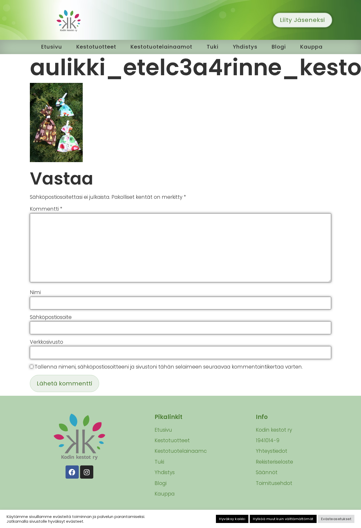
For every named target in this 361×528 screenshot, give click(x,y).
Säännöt (266, 472)
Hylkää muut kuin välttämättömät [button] (283, 518)
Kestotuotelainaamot (161, 46)
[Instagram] (86, 472)
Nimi (35, 292)
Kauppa (311, 46)
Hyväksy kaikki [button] (232, 518)
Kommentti (46, 209)
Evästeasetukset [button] (336, 518)
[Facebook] (72, 472)
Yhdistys (245, 46)
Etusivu (51, 46)
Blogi (279, 46)
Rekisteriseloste (274, 461)
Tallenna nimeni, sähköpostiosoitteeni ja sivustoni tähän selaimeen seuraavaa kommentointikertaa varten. (169, 366)
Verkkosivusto (46, 342)
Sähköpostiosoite (51, 317)
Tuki (213, 46)
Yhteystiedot (271, 451)
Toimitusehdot (274, 483)
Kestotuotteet (96, 46)
